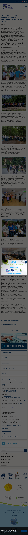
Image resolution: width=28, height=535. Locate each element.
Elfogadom (23, 530)
